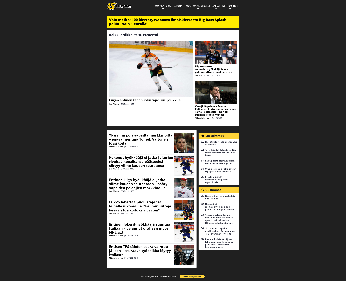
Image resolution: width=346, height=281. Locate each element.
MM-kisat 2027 (163, 5)
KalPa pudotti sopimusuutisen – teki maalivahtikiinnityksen (220, 162)
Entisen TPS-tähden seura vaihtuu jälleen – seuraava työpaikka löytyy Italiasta (140, 250)
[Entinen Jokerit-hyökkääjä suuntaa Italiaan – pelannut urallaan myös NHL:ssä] (184, 232)
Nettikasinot (230, 5)
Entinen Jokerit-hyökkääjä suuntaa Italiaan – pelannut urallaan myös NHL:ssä (139, 228)
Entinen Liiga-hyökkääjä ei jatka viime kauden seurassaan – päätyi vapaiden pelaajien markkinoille (139, 183)
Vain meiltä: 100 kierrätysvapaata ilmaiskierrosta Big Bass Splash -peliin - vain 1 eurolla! (168, 21)
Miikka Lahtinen (202, 118)
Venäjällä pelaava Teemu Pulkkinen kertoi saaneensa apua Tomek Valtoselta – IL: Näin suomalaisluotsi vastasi (215, 110)
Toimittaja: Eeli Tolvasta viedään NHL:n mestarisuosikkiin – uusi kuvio (221, 153)
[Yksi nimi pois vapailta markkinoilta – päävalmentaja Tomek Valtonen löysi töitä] (184, 143)
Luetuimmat (214, 136)
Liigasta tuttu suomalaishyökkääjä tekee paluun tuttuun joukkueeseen (213, 69)
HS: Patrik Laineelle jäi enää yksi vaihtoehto (221, 143)
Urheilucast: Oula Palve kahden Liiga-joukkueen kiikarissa (220, 170)
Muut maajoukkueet (198, 5)
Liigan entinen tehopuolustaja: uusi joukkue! (145, 100)
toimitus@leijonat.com (192, 276)
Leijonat (179, 5)
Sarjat (216, 5)
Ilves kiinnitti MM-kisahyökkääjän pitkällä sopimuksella (217, 180)
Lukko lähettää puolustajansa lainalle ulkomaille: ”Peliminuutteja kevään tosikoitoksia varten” (140, 206)
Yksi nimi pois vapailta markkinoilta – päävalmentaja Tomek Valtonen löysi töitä (140, 139)
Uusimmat (213, 190)
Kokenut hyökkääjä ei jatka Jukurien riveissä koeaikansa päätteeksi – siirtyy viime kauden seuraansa (141, 161)
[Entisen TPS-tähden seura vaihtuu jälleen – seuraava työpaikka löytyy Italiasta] (184, 255)
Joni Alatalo (114, 104)
